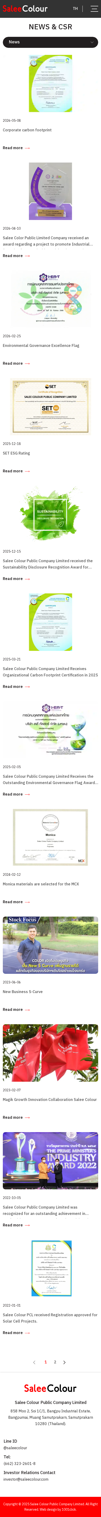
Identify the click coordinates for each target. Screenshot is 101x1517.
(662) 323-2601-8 (20, 1464)
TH (75, 9)
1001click (69, 1509)
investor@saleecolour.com (26, 1479)
